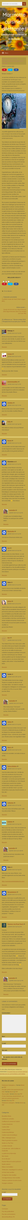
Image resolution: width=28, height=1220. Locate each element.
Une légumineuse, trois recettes (11, 1178)
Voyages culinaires (7, 1183)
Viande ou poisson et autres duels (11, 1180)
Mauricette (10, 531)
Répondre (4, 347)
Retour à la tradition (7, 1167)
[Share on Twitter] (10, 70)
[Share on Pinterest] (4, 70)
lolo (8, 637)
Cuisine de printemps (8, 1132)
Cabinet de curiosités (8, 1119)
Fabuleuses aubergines (8, 1103)
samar (9, 601)
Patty (9, 421)
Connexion (5, 1209)
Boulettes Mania (6, 1116)
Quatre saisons (6, 1164)
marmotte (12, 510)
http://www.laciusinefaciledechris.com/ (13, 881)
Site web (4, 1050)
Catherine (10, 803)
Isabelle (9, 821)
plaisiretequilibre (12, 382)
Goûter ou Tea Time (7, 1143)
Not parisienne (11, 892)
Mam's (9, 747)
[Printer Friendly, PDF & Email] (6, 281)
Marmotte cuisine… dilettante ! (14, 21)
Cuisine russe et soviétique (9, 1135)
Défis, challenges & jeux (8, 1137)
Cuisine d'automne (7, 1124)
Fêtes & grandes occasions (9, 1140)
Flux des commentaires (8, 1214)
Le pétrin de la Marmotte (9, 1153)
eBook (22, 1085)
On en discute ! (8, 291)
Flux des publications (8, 1211)
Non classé (5, 1156)
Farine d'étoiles (12, 766)
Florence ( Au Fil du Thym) (15, 924)
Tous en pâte (5, 1094)
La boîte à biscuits (7, 1146)
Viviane (9, 354)
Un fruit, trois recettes (8, 1172)
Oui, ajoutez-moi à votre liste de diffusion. (12, 1058)
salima (9, 722)
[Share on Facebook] (16, 70)
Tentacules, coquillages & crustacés (12, 1169)
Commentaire (6, 1013)
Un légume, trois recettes (9, 1175)
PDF (5, 1087)
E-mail (4, 1043)
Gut (8, 548)
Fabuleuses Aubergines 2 (9, 1085)
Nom (4, 1036)
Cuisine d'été (5, 1127)
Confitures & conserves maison (11, 1121)
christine (10, 403)
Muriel (9, 440)
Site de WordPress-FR (8, 1217)
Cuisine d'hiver (6, 1129)
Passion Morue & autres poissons (11, 1161)
